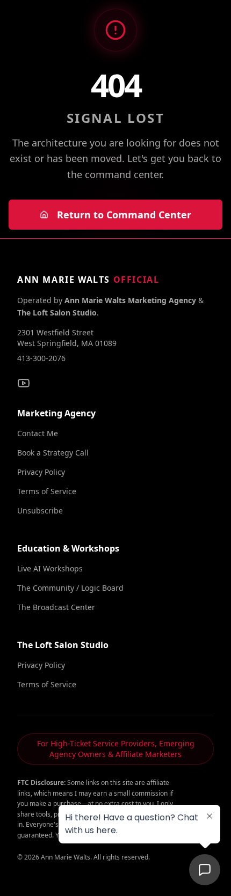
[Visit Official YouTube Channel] (23, 383)
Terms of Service (46, 491)
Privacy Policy (41, 472)
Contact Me (37, 433)
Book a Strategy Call (53, 452)
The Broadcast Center (56, 607)
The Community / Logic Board (70, 588)
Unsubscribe (40, 510)
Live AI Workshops (50, 568)
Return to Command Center (124, 214)
